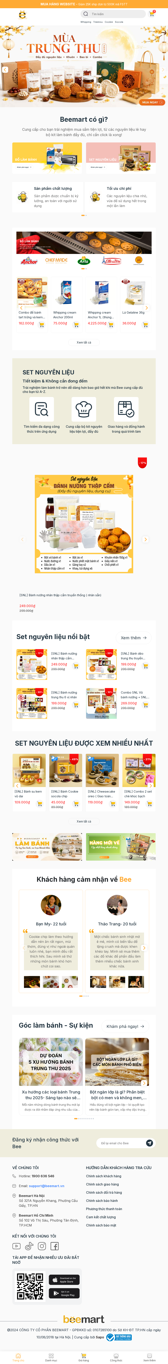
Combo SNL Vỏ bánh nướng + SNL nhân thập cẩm (134, 695)
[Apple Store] (64, 1280)
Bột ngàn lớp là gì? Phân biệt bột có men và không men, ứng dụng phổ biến (117, 1095)
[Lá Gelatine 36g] (101, 292)
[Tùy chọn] (41, 325)
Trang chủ (18, 1360)
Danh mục (51, 1360)
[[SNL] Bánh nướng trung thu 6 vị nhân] (31, 703)
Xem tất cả (84, 342)
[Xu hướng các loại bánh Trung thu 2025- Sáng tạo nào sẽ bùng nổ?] (51, 1062)
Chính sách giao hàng (102, 1184)
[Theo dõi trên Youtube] (17, 1246)
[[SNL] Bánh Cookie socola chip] (29, 770)
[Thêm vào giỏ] (111, 325)
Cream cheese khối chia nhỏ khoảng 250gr (132, 315)
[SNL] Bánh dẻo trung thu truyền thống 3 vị (132, 656)
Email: (41, 1186)
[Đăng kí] (149, 1143)
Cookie (109, 21)
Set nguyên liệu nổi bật (53, 637)
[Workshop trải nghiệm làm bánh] (47, 846)
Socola (119, 21)
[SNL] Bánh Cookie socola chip (28, 794)
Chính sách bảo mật (101, 1225)
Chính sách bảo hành (102, 1201)
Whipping (86, 21)
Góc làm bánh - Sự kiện (56, 1025)
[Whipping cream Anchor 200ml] (32, 292)
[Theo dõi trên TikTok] (29, 1246)
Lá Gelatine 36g (99, 312)
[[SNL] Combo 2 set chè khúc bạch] (102, 770)
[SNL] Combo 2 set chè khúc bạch (101, 794)
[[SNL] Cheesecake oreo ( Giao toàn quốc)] (65, 770)
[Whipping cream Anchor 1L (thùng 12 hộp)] (66, 292)
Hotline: (36, 1176)
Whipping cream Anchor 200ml (30, 315)
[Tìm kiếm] (86, 13)
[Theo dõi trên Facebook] (54, 1246)
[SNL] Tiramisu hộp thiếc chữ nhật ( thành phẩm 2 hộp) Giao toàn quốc (138, 794)
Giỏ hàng (154, 11)
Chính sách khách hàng (103, 1176)
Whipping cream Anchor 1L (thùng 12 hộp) (65, 315)
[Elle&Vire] (111, 261)
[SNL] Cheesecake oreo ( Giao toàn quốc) (64, 794)
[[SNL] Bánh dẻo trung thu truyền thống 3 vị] (101, 664)
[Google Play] (64, 1293)
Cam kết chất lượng (101, 1217)
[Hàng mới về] (121, 846)
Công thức (116, 1360)
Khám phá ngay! (123, 1026)
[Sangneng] (139, 261)
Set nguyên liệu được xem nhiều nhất (84, 743)
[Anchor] (29, 261)
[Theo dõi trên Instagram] (42, 1246)
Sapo (100, 1337)
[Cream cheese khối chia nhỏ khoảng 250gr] (135, 292)
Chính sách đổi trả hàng (104, 1192)
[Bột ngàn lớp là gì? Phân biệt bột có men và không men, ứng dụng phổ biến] (117, 1062)
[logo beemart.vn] (84, 1319)
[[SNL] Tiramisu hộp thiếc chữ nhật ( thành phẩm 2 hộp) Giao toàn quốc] (139, 770)
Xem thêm (131, 637)
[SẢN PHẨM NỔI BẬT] (84, 242)
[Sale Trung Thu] (84, 66)
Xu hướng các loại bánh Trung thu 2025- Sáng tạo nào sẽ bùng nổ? (51, 1095)
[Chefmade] (56, 261)
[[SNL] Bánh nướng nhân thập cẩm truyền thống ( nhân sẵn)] (84, 524)
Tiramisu (98, 21)
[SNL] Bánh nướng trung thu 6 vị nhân (64, 695)
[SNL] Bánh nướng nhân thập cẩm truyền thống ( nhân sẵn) (60, 595)
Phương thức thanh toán (104, 1209)
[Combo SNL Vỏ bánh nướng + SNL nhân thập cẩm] (101, 703)
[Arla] (84, 261)
